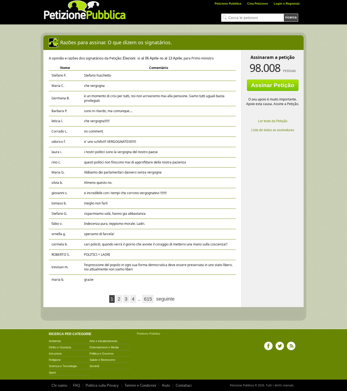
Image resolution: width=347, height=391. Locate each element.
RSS (291, 346)
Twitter (279, 346)
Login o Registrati (287, 3)
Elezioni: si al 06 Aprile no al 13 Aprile (152, 58)
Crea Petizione (257, 3)
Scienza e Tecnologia (63, 366)
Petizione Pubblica (228, 3)
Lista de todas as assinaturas (272, 130)
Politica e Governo (101, 353)
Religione (55, 359)
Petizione (143, 333)
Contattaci (184, 385)
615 (148, 299)
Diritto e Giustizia (60, 347)
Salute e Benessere (102, 359)
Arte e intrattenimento (103, 341)
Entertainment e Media (104, 347)
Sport (52, 372)
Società (94, 366)
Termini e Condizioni (140, 385)
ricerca (291, 17)
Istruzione (55, 353)
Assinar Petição (272, 85)
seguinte (165, 299)
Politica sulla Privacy (102, 385)
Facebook (268, 346)
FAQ (76, 385)
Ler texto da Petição (272, 121)
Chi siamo (59, 385)
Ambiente (55, 341)
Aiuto (166, 385)
